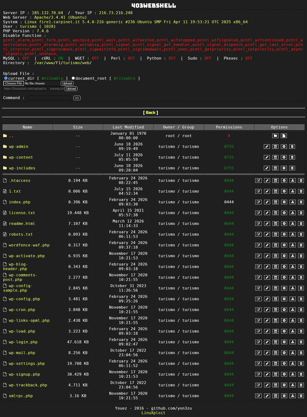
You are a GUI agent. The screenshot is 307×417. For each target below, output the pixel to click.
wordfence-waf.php (29, 245)
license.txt (22, 213)
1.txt (15, 191)
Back (150, 112)
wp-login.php (23, 342)
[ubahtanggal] (275, 146)
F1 (58, 63)
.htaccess (19, 180)
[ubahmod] (284, 146)
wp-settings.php (27, 363)
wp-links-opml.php (29, 320)
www (49, 63)
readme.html (22, 223)
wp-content (21, 157)
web (85, 63)
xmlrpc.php (21, 396)
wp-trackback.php (28, 385)
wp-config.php (24, 299)
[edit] (258, 180)
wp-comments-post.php (20, 277)
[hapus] (292, 146)
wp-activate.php (27, 256)
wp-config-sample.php (18, 288)
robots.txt (21, 234)
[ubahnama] (267, 146)
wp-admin (18, 146)
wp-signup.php (24, 374)
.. (11, 135)
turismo (71, 63)
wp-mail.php (22, 352)
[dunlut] (292, 180)
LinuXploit (153, 413)
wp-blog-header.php (15, 266)
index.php (19, 202)
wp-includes (22, 168)
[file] (284, 135)
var (40, 63)
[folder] (275, 135)
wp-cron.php (22, 309)
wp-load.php (22, 331)
